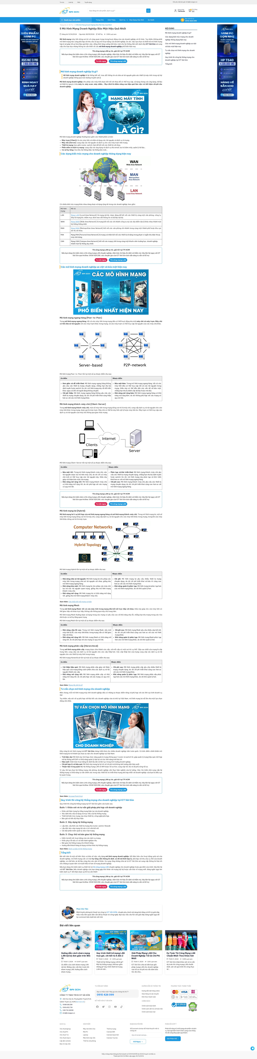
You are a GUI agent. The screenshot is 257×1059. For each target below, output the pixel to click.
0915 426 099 (191, 21)
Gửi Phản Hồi (172, 1039)
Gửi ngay (137, 1042)
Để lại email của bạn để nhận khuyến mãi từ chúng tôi (144, 1030)
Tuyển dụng (88, 2)
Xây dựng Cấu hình (136, 20)
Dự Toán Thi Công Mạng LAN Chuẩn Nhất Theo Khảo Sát (181, 954)
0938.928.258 (67, 1005)
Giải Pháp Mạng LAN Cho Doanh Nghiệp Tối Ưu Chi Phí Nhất (146, 956)
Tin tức (62, 2)
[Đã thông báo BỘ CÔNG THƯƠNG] (178, 1007)
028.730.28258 (68, 1010)
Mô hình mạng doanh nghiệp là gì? (178, 33)
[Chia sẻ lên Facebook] (145, 896)
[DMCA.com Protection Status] (192, 1007)
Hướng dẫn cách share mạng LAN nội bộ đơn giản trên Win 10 (75, 956)
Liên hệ (71, 2)
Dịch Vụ (122, 20)
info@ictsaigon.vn (69, 1013)
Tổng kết (168, 64)
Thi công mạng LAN (118, 61)
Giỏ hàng (194, 9)
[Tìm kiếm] (148, 11)
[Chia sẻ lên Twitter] (152, 896)
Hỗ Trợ (71, 25)
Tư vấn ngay (101, 61)
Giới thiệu (111, 20)
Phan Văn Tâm (82, 909)
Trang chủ (100, 20)
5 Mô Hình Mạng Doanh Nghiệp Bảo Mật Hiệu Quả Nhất (93, 25)
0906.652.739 (67, 1007)
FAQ (78, 2)
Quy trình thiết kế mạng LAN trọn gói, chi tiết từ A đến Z (110, 954)
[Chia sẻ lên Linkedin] (158, 896)
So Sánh (151, 20)
